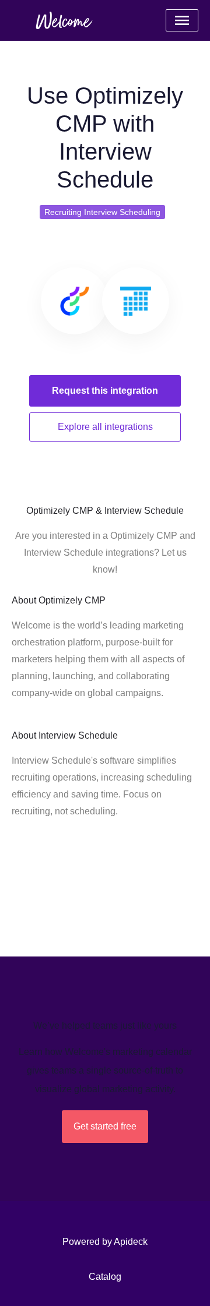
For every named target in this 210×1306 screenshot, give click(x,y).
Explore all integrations (105, 427)
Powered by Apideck (105, 1242)
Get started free (105, 1126)
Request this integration (105, 391)
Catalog (105, 1277)
